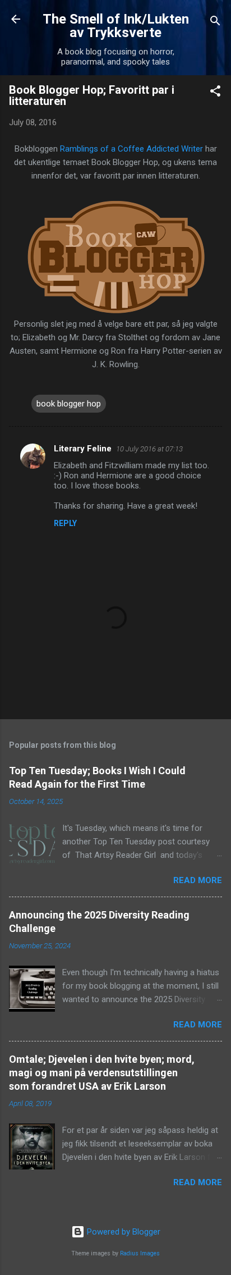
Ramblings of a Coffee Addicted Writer (131, 149)
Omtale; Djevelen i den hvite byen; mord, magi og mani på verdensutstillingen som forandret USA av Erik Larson (102, 1072)
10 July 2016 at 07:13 (149, 449)
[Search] (215, 23)
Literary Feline (83, 449)
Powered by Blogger (122, 1232)
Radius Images (140, 1253)
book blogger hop (68, 404)
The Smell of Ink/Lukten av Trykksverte (116, 25)
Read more (197, 880)
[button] (215, 93)
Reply (65, 523)
